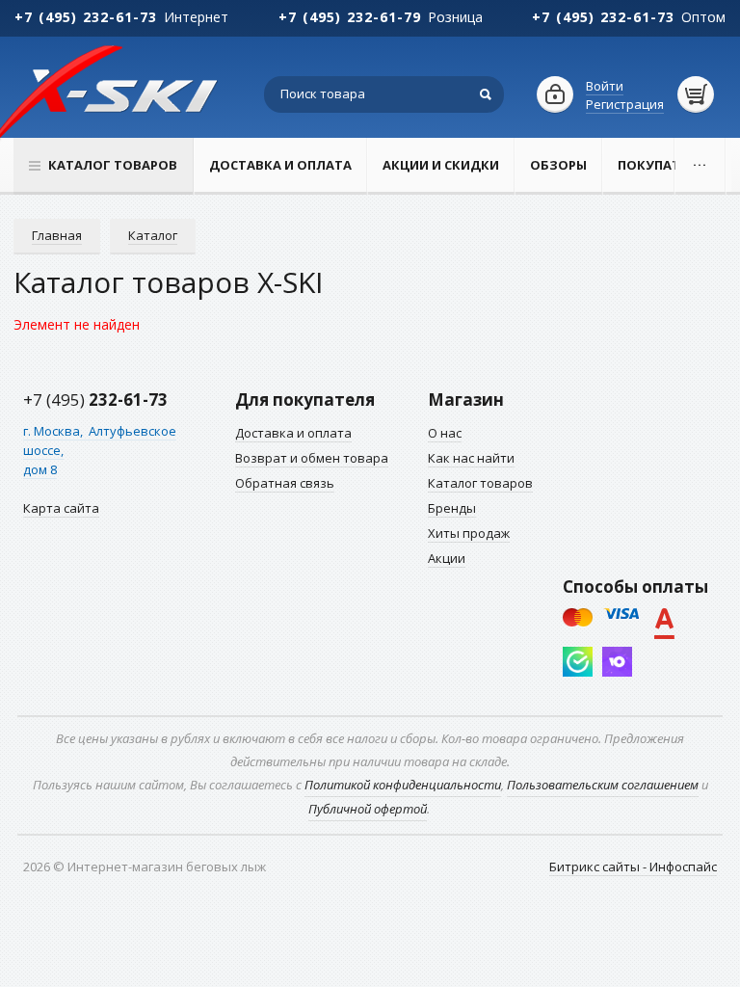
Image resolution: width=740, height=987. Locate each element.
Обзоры (558, 164)
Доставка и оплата (280, 164)
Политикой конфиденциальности (402, 784)
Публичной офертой (367, 808)
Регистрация (625, 104)
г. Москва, (54, 431)
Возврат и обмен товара (311, 458)
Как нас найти (471, 458)
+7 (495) (95, 399)
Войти (604, 85)
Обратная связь (284, 483)
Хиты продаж (469, 533)
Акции (446, 558)
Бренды (452, 508)
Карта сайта (61, 508)
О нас (445, 432)
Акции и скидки (441, 164)
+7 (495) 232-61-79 (349, 17)
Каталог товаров (480, 483)
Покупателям (667, 164)
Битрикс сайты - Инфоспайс (633, 866)
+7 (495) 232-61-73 (85, 17)
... (700, 161)
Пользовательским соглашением (603, 784)
